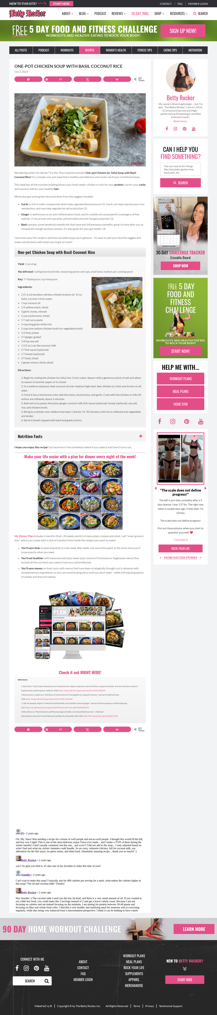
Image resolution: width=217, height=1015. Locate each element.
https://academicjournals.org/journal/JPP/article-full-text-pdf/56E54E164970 (57, 707)
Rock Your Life (180, 548)
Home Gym (181, 404)
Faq (179, 3)
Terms (136, 1006)
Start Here (61, 3)
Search (183, 182)
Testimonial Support (170, 1006)
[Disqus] (80, 782)
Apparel (134, 979)
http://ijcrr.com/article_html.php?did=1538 (100, 716)
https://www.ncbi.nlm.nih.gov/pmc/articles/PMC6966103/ (82, 690)
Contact (166, 3)
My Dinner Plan (23, 536)
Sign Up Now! (183, 30)
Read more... (181, 121)
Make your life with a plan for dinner (80, 456)
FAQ (83, 973)
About (83, 961)
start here (184, 979)
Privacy (149, 1006)
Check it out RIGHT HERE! (80, 672)
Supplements (134, 973)
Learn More (194, 929)
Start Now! (180, 351)
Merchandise (134, 985)
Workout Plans (181, 378)
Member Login (198, 3)
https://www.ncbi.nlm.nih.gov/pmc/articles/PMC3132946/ (49, 699)
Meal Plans (180, 391)
